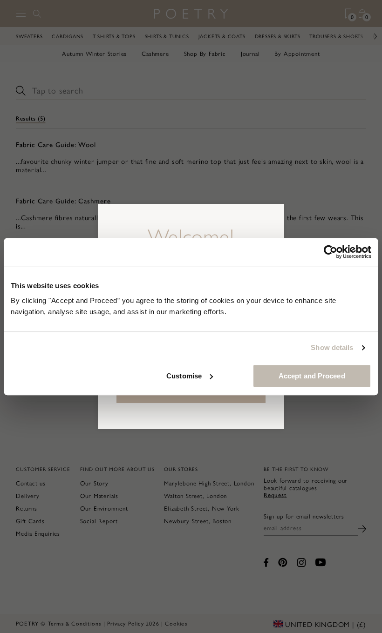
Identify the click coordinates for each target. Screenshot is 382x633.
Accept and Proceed (312, 376)
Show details (332, 347)
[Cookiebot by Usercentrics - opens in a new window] (330, 252)
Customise (184, 376)
